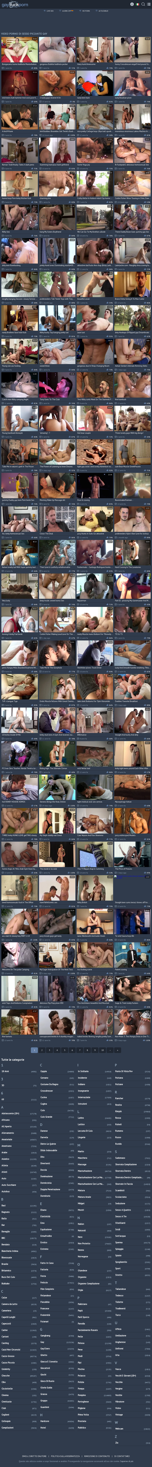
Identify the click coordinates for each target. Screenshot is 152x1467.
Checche (19, 1375)
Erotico (57, 1242)
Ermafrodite (57, 1235)
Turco (132, 1315)
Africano (19, 1119)
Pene (94, 1349)
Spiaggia (132, 1249)
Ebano (57, 1209)
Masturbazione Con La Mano (94, 1177)
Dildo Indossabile (57, 1150)
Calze (19, 1297)
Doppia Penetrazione (57, 1189)
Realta (132, 1104)
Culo (57, 1110)
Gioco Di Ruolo (57, 1381)
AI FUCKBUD (103, 11)
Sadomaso (132, 1157)
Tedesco (132, 1295)
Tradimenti (132, 1308)
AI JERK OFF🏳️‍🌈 (67, 11)
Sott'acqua (132, 1235)
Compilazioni (19, 1427)
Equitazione (57, 1229)
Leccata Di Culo (94, 1130)
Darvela (57, 1137)
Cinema (19, 1395)
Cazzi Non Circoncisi (19, 1349)
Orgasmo (94, 1277)
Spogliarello (132, 1262)
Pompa (94, 1388)
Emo (57, 1222)
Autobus (19, 1191)
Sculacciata (132, 1196)
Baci (19, 1205)
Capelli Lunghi (19, 1317)
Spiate (132, 1255)
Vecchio (132, 1382)
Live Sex (49, 11)
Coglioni (19, 1414)
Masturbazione (94, 1170)
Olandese (94, 1270)
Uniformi (132, 1348)
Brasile (19, 1264)
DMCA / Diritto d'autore (34, 1456)
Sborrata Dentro (132, 1170)
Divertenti (57, 1163)
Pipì (94, 1362)
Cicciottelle (19, 1388)
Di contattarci (122, 1456)
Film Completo (57, 1289)
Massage (94, 1164)
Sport (132, 1268)
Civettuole (19, 1401)
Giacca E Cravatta (57, 1361)
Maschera (94, 1157)
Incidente (94, 1077)
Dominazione (57, 1176)
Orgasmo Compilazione (94, 1283)
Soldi (132, 1229)
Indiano (94, 1084)
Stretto (132, 1275)
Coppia (57, 1071)
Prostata (94, 1421)
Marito (94, 1151)
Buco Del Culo (19, 1277)
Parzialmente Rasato (94, 1330)
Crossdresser (57, 1090)
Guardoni (57, 1407)
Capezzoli (19, 1323)
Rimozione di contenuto (97, 1456)
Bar (19, 1225)
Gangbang (57, 1335)
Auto (19, 1178)
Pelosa (94, 1343)
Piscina (94, 1369)
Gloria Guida (57, 1387)
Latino (94, 1117)
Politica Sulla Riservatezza (65, 1456)
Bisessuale (19, 1257)
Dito (57, 1156)
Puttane (132, 1084)
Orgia (94, 1290)
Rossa (132, 1117)
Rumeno (132, 1130)
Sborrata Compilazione (132, 1164)
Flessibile (57, 1302)
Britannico (19, 1270)
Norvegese (94, 1256)
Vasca (132, 1369)
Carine (19, 1330)
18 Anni (19, 1071)
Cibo (19, 1382)
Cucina (57, 1097)
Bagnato (19, 1212)
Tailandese (132, 1289)
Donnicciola (57, 1182)
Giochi (57, 1374)
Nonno (94, 1250)
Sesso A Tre (132, 1216)
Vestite (132, 1395)
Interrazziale (94, 1097)
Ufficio (132, 1329)
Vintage (132, 1414)
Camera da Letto (19, 1304)
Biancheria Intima (19, 1251)
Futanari (57, 1321)
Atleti (19, 1171)
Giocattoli (57, 1368)
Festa (57, 1276)
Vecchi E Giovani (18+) (132, 1375)
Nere (94, 1237)
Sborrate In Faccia (132, 1183)
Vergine (132, 1388)
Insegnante (94, 1090)
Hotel (57, 1427)
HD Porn (86, 11)
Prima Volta (94, 1414)
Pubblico (94, 1427)
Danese (57, 1130)
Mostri (94, 1209)
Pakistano (94, 1304)
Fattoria (57, 1269)
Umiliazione (132, 1335)
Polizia (94, 1382)
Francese (57, 1308)
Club (19, 1408)
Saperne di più (126, 1461)
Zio (132, 1442)
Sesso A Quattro (132, 1209)
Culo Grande (57, 1116)
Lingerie (94, 1137)
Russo (132, 1137)
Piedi (94, 1356)
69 (19, 1099)
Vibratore (132, 1401)
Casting (19, 1343)
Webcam (132, 1428)
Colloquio (19, 1421)
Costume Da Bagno (57, 1084)
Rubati (132, 1124)
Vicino (132, 1408)
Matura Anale (94, 1196)
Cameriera (19, 1310)
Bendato (19, 1244)
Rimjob (132, 1111)
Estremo (57, 1249)
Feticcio (57, 1282)
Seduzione (132, 1203)
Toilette (132, 1302)
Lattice (94, 1124)
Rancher (132, 1098)
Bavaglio (19, 1231)
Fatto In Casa (57, 1263)
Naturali (94, 1230)
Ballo (19, 1218)
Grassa (57, 1394)
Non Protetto (94, 1243)
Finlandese (57, 1295)
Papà (94, 1310)
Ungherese (132, 1342)
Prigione (94, 1408)
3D (19, 1085)
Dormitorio (57, 1195)
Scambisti (132, 1190)
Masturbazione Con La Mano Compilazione (95, 1183)
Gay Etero (57, 1348)
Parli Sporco (94, 1317)
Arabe (19, 1152)
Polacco (94, 1375)
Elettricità (57, 1216)
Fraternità (57, 1315)
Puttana (132, 1077)
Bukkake (19, 1283)
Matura (94, 1190)
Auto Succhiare (19, 1185)
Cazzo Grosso (19, 1356)
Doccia (57, 1169)
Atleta (19, 1165)
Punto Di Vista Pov (132, 1071)
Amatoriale (19, 1139)
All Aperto (19, 1126)
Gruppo (57, 1400)
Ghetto (57, 1355)
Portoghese (94, 1401)
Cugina (57, 1103)
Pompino (94, 1395)
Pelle (94, 1336)
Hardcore (57, 1421)
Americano (19, 1145)
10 (102, 1050)
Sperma (132, 1242)
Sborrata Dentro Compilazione (132, 1177)
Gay (57, 1342)
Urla (132, 1355)
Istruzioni (94, 1103)
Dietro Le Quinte (57, 1143)
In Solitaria (94, 1071)
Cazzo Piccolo (19, 1362)
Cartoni (19, 1336)
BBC (19, 1238)
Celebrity (19, 1369)
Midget (94, 1203)
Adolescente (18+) (19, 1113)
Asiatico (19, 1158)
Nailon (94, 1224)
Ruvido (132, 1143)
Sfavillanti (132, 1222)
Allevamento (19, 1132)
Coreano (57, 1077)
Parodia (94, 1323)
